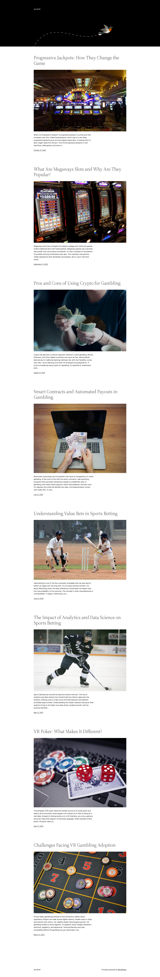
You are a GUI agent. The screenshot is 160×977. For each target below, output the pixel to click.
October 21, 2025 (40, 150)
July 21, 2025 (38, 494)
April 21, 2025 (38, 826)
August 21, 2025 (39, 373)
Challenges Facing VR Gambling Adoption (75, 845)
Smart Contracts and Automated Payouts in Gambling (75, 394)
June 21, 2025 (39, 598)
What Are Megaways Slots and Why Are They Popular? (77, 171)
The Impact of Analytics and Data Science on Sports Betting (77, 620)
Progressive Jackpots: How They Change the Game (76, 60)
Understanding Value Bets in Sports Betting (76, 513)
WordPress (122, 970)
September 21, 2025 (41, 264)
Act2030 (37, 9)
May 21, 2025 (38, 712)
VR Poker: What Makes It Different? (68, 731)
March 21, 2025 (39, 935)
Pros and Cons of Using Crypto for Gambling (77, 283)
